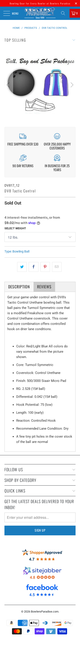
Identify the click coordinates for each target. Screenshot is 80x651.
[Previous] (8, 85)
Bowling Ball (20, 251)
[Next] (71, 85)
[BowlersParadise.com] (40, 13)
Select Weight (15, 228)
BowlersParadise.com (44, 611)
